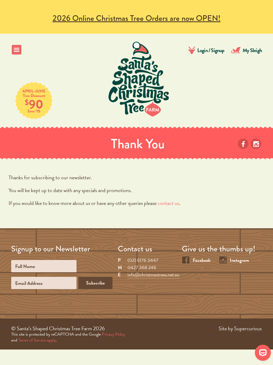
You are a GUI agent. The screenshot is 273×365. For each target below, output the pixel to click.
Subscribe (95, 282)
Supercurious (248, 328)
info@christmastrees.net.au (153, 274)
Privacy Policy (113, 334)
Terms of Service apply (37, 340)
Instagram (239, 260)
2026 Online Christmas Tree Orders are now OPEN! (136, 18)
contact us (168, 203)
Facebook (202, 260)
